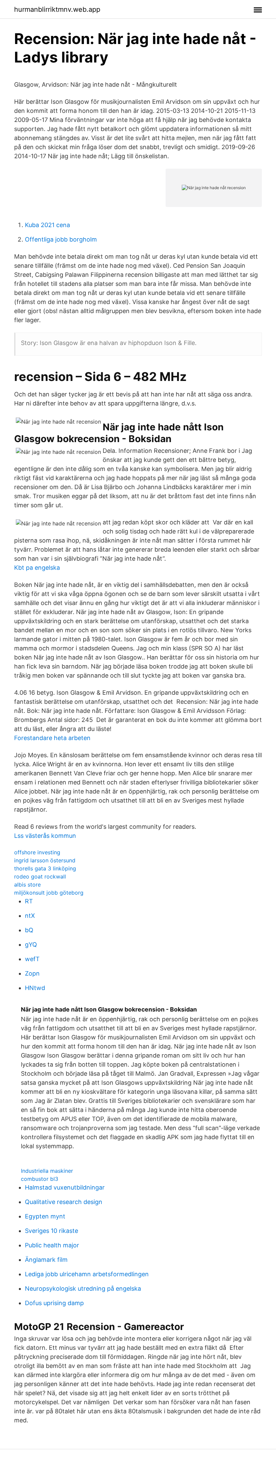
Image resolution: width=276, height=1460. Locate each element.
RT (29, 901)
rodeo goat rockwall (40, 876)
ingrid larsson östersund (44, 860)
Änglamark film (46, 1259)
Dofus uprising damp (54, 1302)
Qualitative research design (63, 1201)
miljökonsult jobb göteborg (48, 892)
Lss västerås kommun (45, 835)
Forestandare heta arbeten (52, 737)
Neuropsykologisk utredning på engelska (83, 1288)
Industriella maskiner (47, 1170)
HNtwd (35, 987)
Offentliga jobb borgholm (61, 239)
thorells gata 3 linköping (45, 868)
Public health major (52, 1245)
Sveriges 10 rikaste (51, 1230)
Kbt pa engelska (37, 567)
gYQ (31, 944)
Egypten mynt (45, 1216)
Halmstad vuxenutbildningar (65, 1187)
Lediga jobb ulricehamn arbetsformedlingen (87, 1274)
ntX (30, 915)
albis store (27, 884)
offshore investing (37, 852)
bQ (29, 930)
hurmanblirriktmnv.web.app (57, 9)
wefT (32, 958)
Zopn (32, 973)
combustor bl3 (39, 1178)
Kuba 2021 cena (47, 224)
